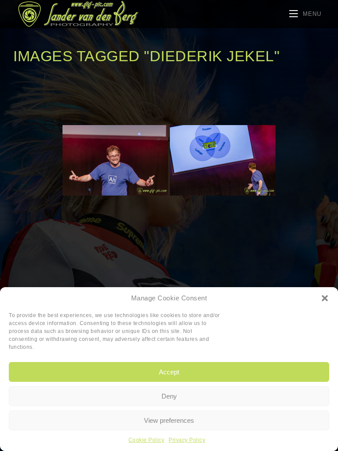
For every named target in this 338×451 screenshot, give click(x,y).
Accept (169, 372)
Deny (169, 396)
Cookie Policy (147, 440)
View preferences (169, 420)
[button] (324, 298)
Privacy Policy (187, 440)
